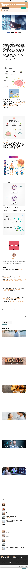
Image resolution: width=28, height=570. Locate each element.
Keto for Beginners (3, 557)
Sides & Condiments (9, 562)
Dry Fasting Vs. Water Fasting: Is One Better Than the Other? (14, 512)
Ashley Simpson (8, 517)
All (3, 3)
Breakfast (8, 557)
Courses (14, 556)
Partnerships (22, 558)
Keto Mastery (14, 557)
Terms (21, 566)
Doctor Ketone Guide (9, 530)
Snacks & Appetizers (9, 561)
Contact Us (21, 557)
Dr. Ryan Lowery (8, 531)
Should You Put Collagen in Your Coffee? (12, 516)
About (21, 556)
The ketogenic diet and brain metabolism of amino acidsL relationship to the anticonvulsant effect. (14, 298)
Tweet (13, 32)
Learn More (24, 568)
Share (9, 32)
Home (2, 3)
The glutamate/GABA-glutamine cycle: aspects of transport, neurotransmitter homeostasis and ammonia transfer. (14, 270)
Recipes (8, 556)
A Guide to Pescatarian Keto (10, 534)
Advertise (17, 566)
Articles (2, 561)
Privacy (19, 566)
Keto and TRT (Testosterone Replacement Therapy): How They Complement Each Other (15, 521)
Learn (2, 556)
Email (19, 32)
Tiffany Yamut (8, 522)
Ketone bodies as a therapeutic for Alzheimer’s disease (17, 301)
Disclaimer (23, 566)
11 (16, 182)
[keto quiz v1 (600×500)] (14, 98)
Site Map (26, 566)
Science (5, 3)
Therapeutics (8, 3)
